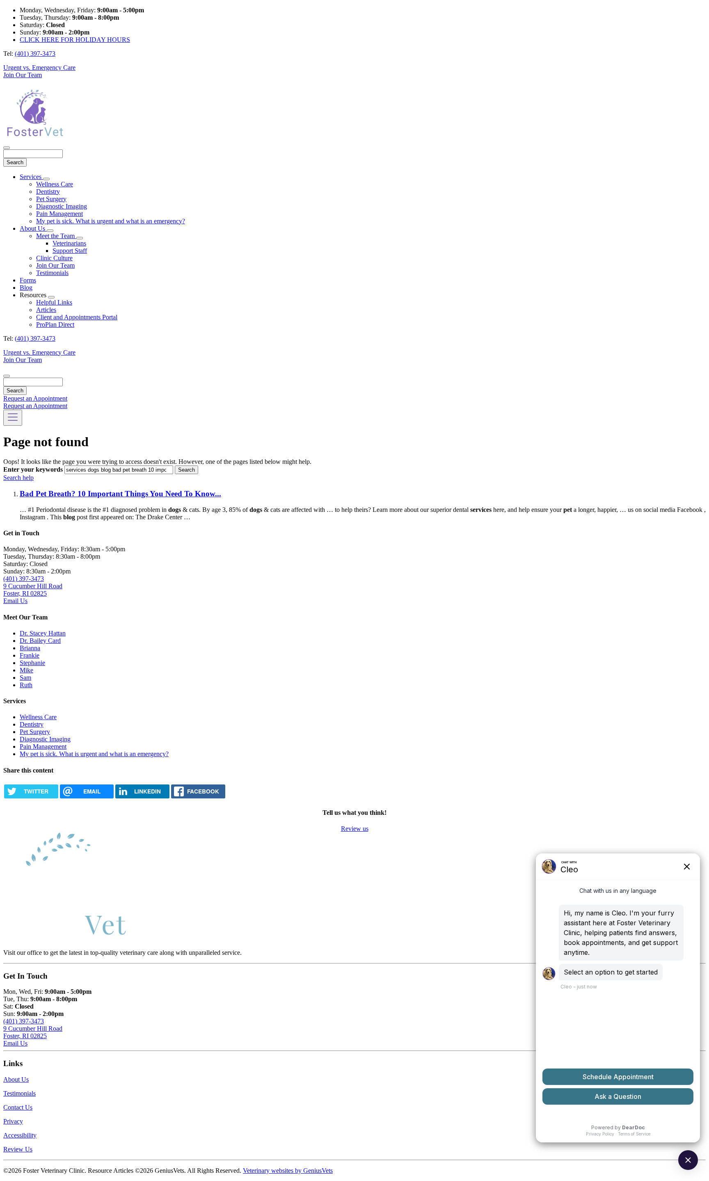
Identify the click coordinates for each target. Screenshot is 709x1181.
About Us (33, 228)
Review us (354, 828)
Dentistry (48, 191)
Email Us (15, 600)
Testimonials (52, 272)
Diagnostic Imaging (61, 206)
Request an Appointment (35, 398)
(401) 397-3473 (35, 53)
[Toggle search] (6, 376)
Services (31, 176)
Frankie (29, 655)
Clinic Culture (54, 258)
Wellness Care (54, 184)
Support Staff (70, 250)
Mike (26, 670)
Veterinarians (69, 243)
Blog (26, 287)
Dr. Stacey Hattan (43, 633)
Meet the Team (56, 235)
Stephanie (32, 662)
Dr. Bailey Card (40, 640)
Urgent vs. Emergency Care (39, 67)
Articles (46, 309)
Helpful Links (54, 302)
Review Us (17, 1149)
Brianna (30, 647)
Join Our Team (22, 74)
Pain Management (59, 213)
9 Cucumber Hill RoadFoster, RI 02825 (32, 1032)
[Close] (6, 148)
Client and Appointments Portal (76, 317)
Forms (28, 280)
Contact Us (17, 1107)
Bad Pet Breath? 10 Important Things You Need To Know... (120, 493)
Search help (18, 477)
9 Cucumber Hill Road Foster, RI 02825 (32, 589)
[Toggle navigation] (12, 418)
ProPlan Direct (55, 324)
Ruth (26, 684)
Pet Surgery (51, 198)
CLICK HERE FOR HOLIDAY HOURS (75, 39)
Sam (25, 677)
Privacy (13, 1121)
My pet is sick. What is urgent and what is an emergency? (110, 221)
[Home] (34, 138)
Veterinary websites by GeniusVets (288, 1170)
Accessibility (20, 1135)
